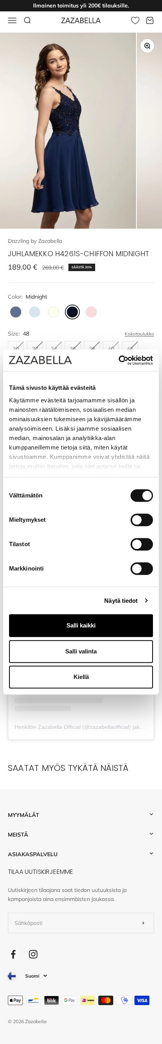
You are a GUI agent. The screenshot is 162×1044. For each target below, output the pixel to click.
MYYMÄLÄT (23, 814)
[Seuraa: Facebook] (13, 954)
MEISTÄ (18, 834)
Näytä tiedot (121, 600)
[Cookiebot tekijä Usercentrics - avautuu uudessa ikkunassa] (118, 360)
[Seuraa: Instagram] (33, 954)
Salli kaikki (81, 625)
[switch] (142, 520)
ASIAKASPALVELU (32, 854)
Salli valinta (81, 651)
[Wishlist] (135, 20)
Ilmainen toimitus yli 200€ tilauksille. (81, 5)
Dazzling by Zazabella (35, 240)
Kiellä (81, 676)
